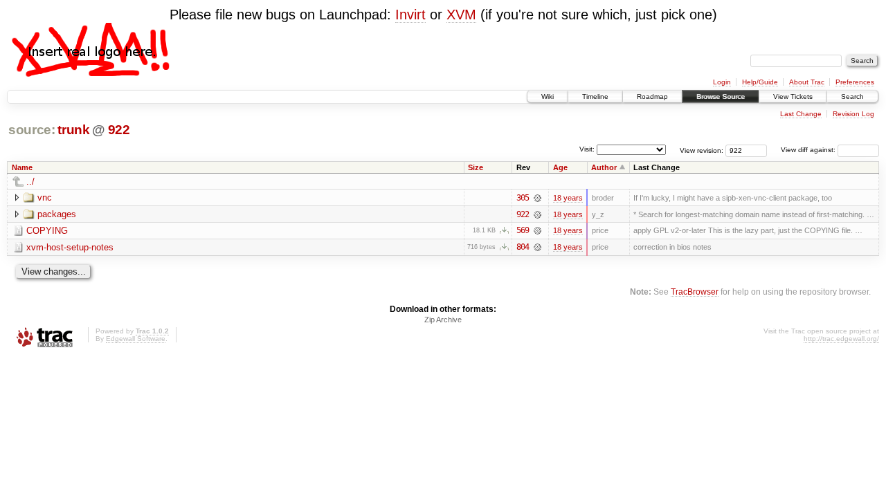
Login (722, 82)
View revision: (701, 150)
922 (119, 129)
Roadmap (652, 96)
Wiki (547, 96)
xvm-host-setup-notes (70, 247)
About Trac (806, 82)
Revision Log (853, 114)
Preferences (854, 82)
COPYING (47, 230)
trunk (73, 129)
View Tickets (793, 96)
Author (604, 167)
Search (852, 96)
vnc (44, 197)
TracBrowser (694, 291)
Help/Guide (760, 82)
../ (30, 181)
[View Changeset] (537, 198)
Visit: (587, 149)
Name (22, 167)
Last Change (801, 114)
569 (522, 230)
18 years (568, 198)
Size (475, 167)
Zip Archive (443, 319)
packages (56, 214)
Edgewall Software (135, 338)
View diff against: (809, 150)
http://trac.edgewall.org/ (841, 338)
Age (560, 167)
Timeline (595, 96)
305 (522, 198)
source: (31, 129)
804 (522, 247)
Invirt (410, 14)
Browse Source (720, 96)
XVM (461, 14)
